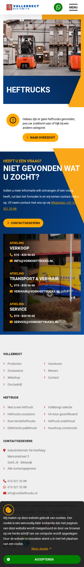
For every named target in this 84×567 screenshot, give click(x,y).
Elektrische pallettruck (22, 428)
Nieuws (53, 370)
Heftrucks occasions (21, 414)
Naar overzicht (42, 137)
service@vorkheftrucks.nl (36, 322)
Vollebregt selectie (60, 407)
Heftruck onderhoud (61, 421)
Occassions (15, 370)
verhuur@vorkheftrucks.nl (37, 291)
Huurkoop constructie (62, 428)
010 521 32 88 (17, 481)
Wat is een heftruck (20, 407)
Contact (53, 377)
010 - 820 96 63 (24, 255)
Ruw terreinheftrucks (22, 421)
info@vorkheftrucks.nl (34, 261)
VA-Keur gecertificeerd (63, 414)
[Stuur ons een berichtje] (58, 7)
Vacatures (55, 363)
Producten (15, 363)
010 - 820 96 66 (24, 285)
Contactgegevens (25, 223)
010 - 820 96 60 (24, 316)
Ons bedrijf (15, 384)
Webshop (14, 377)
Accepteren (44, 559)
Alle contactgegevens (22, 468)
